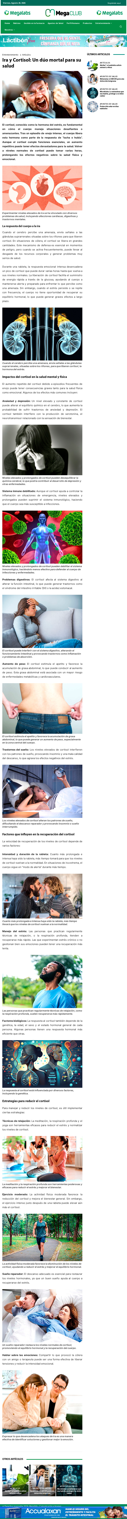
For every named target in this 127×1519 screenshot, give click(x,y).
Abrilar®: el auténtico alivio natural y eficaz (15, 1492)
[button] (121, 26)
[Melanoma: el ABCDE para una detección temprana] (42, 1480)
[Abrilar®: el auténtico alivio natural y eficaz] (15, 1480)
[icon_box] (114, 1)
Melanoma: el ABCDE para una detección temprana (42, 1492)
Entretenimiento (10, 55)
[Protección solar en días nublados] (92, 106)
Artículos (26, 55)
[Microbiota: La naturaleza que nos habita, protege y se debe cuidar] (69, 1480)
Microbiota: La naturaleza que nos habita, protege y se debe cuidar (69, 1491)
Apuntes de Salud (42, 1488)
